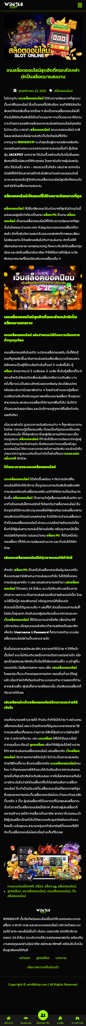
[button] (80, 5)
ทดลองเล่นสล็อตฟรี (20, 886)
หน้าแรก (24, 957)
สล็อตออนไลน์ (63, 90)
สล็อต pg (50, 886)
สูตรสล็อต (14, 891)
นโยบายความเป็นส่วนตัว (43, 967)
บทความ (61, 957)
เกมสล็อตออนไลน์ (34, 891)
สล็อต (39, 886)
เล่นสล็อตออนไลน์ (58, 891)
